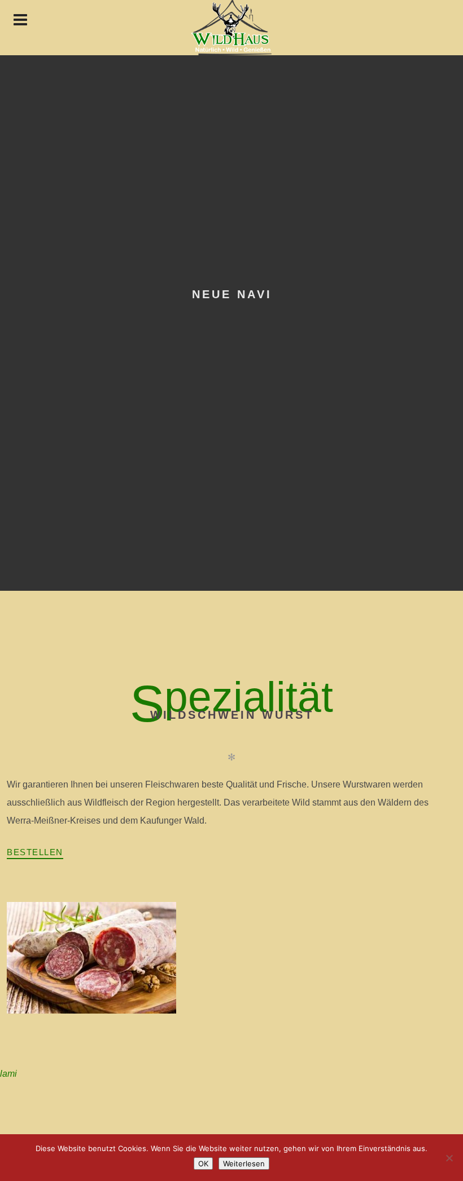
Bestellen (35, 852)
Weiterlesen (244, 1163)
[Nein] (449, 1158)
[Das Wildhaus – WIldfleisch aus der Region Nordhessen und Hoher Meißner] (231, 27)
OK (203, 1163)
